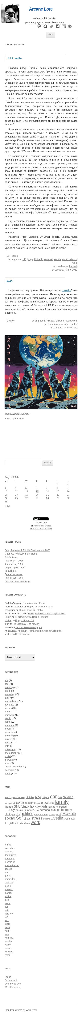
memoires (10, 732)
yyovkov (9, 951)
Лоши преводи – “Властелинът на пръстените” (36, 631)
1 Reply (10, 321)
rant (58, 814)
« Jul (7, 505)
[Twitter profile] (51, 27)
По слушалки (22, 634)
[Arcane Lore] (10, 21)
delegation (27, 802)
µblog (74, 324)
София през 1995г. (15, 567)
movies (8, 739)
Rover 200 (69, 814)
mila (7, 900)
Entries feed (11, 980)
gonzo (8, 876)
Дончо (8, 617)
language (9, 725)
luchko (8, 886)
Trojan (9, 823)
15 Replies (12, 256)
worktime (65, 324)
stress (36, 818)
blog (38, 797)
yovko (8, 945)
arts (6, 680)
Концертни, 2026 (14, 564)
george (8, 869)
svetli (7, 924)
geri (7, 872)
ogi (6, 907)
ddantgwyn (10, 855)
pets (7, 746)
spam (68, 321)
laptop (51, 806)
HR (24, 259)
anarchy (8, 797)
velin (7, 931)
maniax (8, 893)
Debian (16, 803)
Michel (8, 620)
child (60, 797)
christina (9, 851)
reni (7, 917)
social (8, 756)
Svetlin (57, 818)
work (74, 263)
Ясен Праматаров (42, 526)
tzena (7, 927)
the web (73, 266)
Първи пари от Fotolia (34, 603)
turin (7, 624)
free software (11, 701)
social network (69, 259)
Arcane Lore (41, 9)
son (29, 818)
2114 (10, 280)
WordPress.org (12, 987)
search (57, 259)
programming (41, 814)
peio (7, 910)
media (8, 729)
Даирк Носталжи (14, 574)
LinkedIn (38, 259)
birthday (30, 797)
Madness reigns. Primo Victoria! (21, 554)
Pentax (35, 810)
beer (7, 684)
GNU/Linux (21, 806)
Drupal (37, 803)
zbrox (7, 955)
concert (8, 803)
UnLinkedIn (14, 58)
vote (17, 823)
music (8, 742)
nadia (7, 903)
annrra (8, 845)
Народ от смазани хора (17, 581)
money (10, 810)
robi (7, 920)
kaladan (9, 882)
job (52, 321)
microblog (61, 806)
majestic (9, 889)
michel (8, 896)
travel (7, 763)
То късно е (10, 571)
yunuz (8, 948)
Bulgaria (45, 797)
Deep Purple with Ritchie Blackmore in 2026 (27, 550)
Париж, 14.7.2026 (14, 561)
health (8, 718)
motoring (9, 736)
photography (11, 753)
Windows (25, 823)
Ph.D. (53, 810)
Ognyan (27, 810)
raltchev (9, 914)
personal (45, 809)
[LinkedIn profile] (64, 27)
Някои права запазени (41, 528)
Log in (8, 977)
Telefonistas (11, 557)
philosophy (10, 749)
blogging (9, 687)
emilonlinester (12, 865)
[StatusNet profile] (45, 27)
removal (48, 259)
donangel (9, 858)
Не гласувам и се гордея (26, 624)
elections (47, 803)
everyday (9, 694)
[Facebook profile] (57, 27)
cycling (8, 691)
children (68, 797)
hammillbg (10, 879)
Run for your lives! (14, 578)
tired (66, 818)
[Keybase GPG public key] (70, 27)
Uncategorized (12, 766)
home (7, 722)
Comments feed (13, 984)
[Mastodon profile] (39, 27)
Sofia (21, 817)
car (53, 796)
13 (37, 491)
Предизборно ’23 (24, 620)
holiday (35, 806)
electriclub (10, 862)
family (8, 698)
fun (6, 711)
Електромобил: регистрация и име (46, 613)
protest (52, 814)
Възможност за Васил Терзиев (31, 617)
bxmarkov (10, 848)
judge (30, 259)
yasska (8, 941)
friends (8, 708)
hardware (9, 715)
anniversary (19, 797)
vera (7, 934)
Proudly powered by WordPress (21, 1010)
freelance (9, 705)
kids (45, 806)
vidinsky (9, 938)
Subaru (46, 819)
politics (27, 813)
